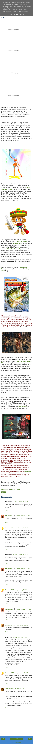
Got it (22, 14)
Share (3, 492)
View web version (16, 742)
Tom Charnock (9, 625)
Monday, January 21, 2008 (20, 590)
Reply (6, 510)
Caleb (7, 688)
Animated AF (9, 528)
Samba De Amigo (21, 241)
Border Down (22, 407)
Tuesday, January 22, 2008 (21, 673)
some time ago (18, 243)
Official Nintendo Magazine (16, 249)
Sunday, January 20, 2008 (20, 501)
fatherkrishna (9, 515)
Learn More (14, 14)
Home (16, 738)
